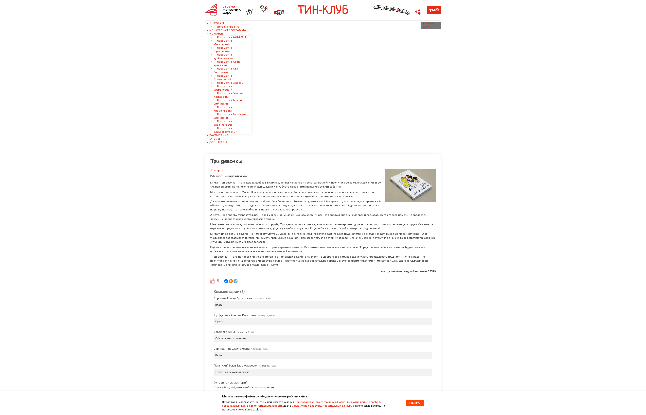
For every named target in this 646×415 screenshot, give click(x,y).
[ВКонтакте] (226, 281)
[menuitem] (217, 23)
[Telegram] (236, 281)
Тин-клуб (323, 11)
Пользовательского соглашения (315, 402)
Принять (414, 403)
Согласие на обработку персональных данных (321, 406)
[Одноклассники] (231, 281)
